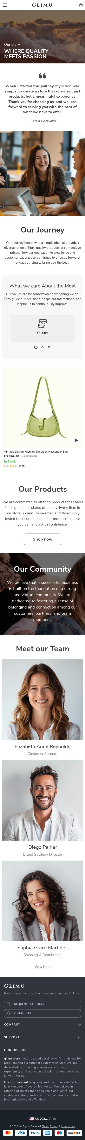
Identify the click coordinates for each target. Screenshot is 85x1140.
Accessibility (68, 1126)
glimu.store (12, 1058)
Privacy (54, 1126)
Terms (45, 1126)
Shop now (42, 539)
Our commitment (16, 1082)
